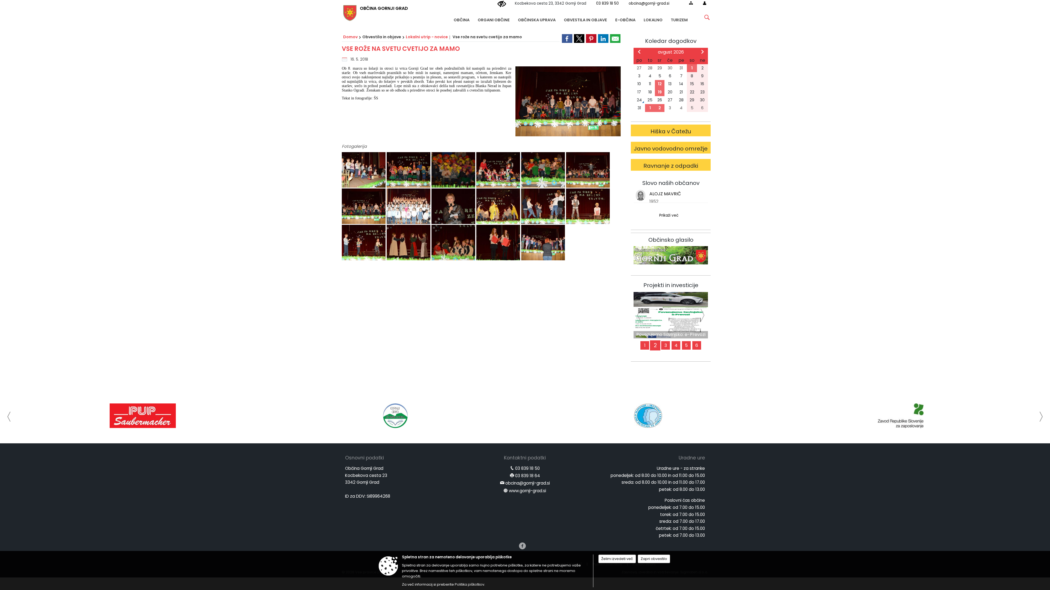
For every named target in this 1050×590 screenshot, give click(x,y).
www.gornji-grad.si (527, 491)
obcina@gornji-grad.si (649, 3)
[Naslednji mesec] (702, 51)
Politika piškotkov (469, 584)
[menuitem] (462, 17)
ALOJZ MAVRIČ (665, 194)
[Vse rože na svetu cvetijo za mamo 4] (498, 170)
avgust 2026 (671, 52)
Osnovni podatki (364, 458)
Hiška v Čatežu (671, 131)
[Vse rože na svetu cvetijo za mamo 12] (588, 206)
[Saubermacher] (142, 415)
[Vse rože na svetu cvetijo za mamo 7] (364, 206)
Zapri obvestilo (654, 558)
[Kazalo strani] (691, 3)
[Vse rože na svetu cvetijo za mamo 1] (364, 170)
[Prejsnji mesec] (639, 51)
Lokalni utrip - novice (427, 37)
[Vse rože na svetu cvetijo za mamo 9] (453, 206)
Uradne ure (692, 458)
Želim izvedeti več (617, 558)
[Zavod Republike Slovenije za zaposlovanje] (900, 415)
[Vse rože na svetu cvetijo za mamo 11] (543, 206)
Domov (350, 37)
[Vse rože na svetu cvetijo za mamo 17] (543, 242)
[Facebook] (522, 545)
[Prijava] (705, 3)
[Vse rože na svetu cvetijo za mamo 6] (588, 170)
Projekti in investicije (670, 285)
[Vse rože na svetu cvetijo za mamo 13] (364, 242)
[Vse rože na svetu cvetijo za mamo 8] (409, 206)
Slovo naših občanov (670, 183)
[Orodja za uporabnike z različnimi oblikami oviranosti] (501, 4)
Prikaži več (668, 215)
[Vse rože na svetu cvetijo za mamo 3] (453, 170)
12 (660, 84)
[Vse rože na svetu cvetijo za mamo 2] (409, 170)
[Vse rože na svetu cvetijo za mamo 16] (498, 242)
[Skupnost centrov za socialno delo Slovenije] (648, 415)
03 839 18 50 (607, 3)
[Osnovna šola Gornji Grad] (395, 415)
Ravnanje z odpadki (670, 166)
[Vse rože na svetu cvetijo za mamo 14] (409, 242)
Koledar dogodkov (670, 41)
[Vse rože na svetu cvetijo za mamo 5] (543, 170)
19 (660, 92)
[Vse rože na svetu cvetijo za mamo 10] (498, 206)
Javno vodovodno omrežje (671, 148)
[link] (567, 38)
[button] (9, 417)
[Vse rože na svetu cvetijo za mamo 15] (453, 242)
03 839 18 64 (527, 476)
